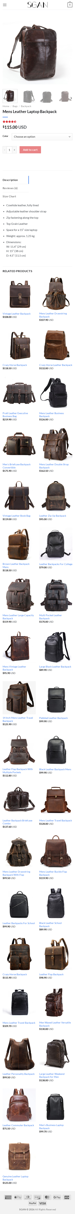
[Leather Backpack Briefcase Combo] (19, 800)
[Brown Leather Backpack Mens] (19, 543)
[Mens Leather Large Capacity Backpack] (19, 595)
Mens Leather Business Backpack (51, 415)
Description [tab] (10, 179)
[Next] (66, 52)
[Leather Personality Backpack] (19, 1053)
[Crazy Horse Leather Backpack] (55, 344)
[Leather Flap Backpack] (55, 954)
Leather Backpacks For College (55, 564)
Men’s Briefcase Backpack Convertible (17, 466)
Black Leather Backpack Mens (55, 769)
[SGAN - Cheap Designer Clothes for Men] (37, 5)
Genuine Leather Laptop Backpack (15, 1178)
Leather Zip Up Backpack (52, 515)
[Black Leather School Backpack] (55, 902)
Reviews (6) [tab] (10, 188)
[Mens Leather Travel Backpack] (55, 800)
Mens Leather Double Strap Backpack (54, 466)
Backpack (26, 106)
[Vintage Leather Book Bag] (19, 495)
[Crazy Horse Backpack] (19, 344)
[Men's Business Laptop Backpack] (55, 1105)
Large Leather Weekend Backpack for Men (52, 1075)
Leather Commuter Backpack (18, 1125)
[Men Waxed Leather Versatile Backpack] (55, 1002)
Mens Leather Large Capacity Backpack (18, 617)
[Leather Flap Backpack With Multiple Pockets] (19, 748)
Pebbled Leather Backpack (53, 718)
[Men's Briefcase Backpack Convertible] (19, 444)
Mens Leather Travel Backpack (55, 820)
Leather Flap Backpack (51, 974)
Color (5, 136)
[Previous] (8, 52)
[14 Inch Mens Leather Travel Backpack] (19, 697)
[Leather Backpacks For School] (19, 902)
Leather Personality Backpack (19, 1074)
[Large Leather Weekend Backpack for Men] (55, 1053)
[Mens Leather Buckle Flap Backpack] (55, 851)
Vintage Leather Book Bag (16, 515)
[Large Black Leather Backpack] (55, 646)
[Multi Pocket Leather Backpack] (55, 595)
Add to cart (30, 149)
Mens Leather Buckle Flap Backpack (53, 873)
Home (6, 106)
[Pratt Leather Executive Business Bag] (19, 393)
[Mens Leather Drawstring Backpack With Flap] (19, 851)
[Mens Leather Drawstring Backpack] (55, 293)
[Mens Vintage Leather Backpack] (19, 646)
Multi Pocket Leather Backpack (50, 617)
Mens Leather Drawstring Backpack (53, 315)
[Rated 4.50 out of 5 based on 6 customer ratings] (37, 121)
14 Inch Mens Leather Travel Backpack (18, 719)
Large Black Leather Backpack (55, 666)
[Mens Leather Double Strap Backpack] (55, 444)
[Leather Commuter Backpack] (19, 1105)
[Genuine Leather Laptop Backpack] (19, 1156)
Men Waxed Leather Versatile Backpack (55, 1024)
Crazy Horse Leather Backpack (55, 365)
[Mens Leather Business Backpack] (55, 393)
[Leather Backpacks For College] (55, 543)
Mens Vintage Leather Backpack (14, 668)
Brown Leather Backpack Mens (16, 565)
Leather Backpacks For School (19, 923)
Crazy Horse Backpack (15, 365)
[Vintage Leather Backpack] (19, 293)
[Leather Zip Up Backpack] (55, 495)
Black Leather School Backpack (50, 925)
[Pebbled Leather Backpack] (55, 697)
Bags (15, 106)
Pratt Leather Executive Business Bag (15, 415)
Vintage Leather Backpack (17, 313)
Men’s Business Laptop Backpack (51, 1127)
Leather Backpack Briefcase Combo (17, 822)
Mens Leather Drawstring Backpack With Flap (16, 873)
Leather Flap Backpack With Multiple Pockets (18, 771)
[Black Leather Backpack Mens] (55, 748)
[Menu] (5, 5)
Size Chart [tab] (9, 196)
